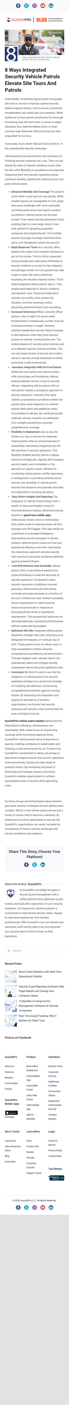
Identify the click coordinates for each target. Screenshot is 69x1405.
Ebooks (30, 1152)
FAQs (29, 1141)
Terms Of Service (52, 1143)
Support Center (34, 1173)
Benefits (9, 1077)
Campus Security (52, 1116)
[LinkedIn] (50, 5)
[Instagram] (34, 5)
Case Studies (11, 1083)
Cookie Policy (54, 1156)
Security (30, 1157)
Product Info (32, 1146)
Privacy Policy (55, 1150)
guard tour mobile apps (37, 515)
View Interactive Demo (13, 1148)
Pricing (8, 1089)
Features (9, 1072)
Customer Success (31, 1165)
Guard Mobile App (33, 1078)
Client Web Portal (31, 1097)
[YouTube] (42, 5)
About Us (9, 1066)
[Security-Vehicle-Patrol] (34, 46)
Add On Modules (30, 1116)
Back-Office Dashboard (32, 1068)
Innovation (10, 1161)
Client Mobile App (32, 1107)
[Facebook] (18, 5)
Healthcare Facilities (53, 1083)
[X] (26, 5)
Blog (7, 1156)
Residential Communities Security (54, 1105)
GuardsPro (34, 884)
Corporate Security (53, 1074)
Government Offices (54, 1093)
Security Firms (55, 1066)
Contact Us (10, 1141)
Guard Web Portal (32, 1087)
